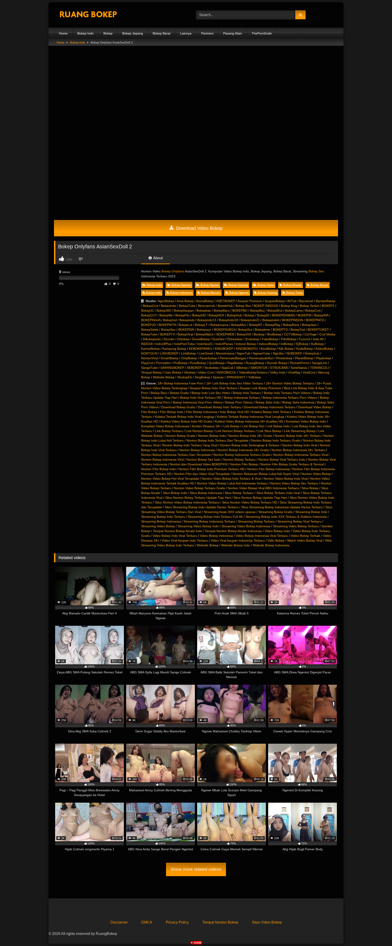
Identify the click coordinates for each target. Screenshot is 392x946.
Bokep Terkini (309, 306)
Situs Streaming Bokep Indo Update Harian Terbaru (201, 507)
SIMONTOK (258, 367)
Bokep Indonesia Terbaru (242, 397)
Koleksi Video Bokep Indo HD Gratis (186, 421)
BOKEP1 (328, 306)
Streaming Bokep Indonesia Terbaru (209, 521)
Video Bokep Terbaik (305, 536)
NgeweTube (261, 353)
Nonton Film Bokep (244, 464)
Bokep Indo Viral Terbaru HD (200, 397)
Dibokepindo (152, 339)
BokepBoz (257, 310)
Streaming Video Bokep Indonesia (245, 526)
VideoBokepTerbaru (253, 372)
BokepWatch (205, 334)
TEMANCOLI (319, 367)
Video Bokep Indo (277, 531)
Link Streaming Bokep (300, 431)
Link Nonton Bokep (199, 431)
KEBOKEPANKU (200, 348)
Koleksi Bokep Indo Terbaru (271, 412)
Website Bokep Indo (235, 545)
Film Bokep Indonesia (201, 412)
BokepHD (199, 315)
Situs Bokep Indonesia (206, 493)
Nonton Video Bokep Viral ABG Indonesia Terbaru (263, 488)
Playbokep (323, 358)
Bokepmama (219, 325)
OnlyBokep (189, 358)
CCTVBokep (293, 334)
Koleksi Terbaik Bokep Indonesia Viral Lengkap (250, 416)
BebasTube (187, 306)
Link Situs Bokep (269, 431)
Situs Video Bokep (267, 922)
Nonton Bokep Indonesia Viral (162, 459)
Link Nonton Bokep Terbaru (235, 431)
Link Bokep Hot (253, 426)
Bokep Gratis (179, 393)
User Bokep (172, 372)
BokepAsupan (184, 310)
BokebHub (225, 306)
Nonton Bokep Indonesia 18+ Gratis (243, 450)
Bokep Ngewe (210, 285)
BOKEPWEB (225, 334)
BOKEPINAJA (150, 320)
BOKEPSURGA (224, 329)
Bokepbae (203, 310)
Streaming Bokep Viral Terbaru (299, 521)
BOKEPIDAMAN (283, 315)
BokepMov (238, 325)
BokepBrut (274, 310)
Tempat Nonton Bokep (220, 922)
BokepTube (149, 334)
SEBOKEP (194, 367)
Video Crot (205, 372)
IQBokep (302, 344)
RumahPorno (299, 363)
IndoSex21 (205, 344)
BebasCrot (150, 306)
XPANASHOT (235, 377)
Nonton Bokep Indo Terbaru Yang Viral (189, 445)
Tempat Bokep (151, 372)
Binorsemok (206, 306)
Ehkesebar (235, 339)
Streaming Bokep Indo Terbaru (163, 516)
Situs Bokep (309, 488)
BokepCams (294, 310)
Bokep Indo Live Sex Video (210, 393)
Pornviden (163, 363)
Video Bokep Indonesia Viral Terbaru (262, 536)
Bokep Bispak (292, 285)
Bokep (108, 33)
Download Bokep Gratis (178, 407)
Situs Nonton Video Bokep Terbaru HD (249, 502)
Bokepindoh (270, 320)
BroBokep (274, 334)
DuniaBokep (201, 339)
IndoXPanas (224, 344)
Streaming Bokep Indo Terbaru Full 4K (215, 516)
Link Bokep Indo (278, 426)
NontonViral (149, 358)
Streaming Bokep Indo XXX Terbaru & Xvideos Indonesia (286, 516)
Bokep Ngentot (181, 285)
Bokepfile (166, 315)
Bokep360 (164, 310)
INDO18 (147, 344)
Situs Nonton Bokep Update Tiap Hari (260, 497)
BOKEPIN (304, 315)
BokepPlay (272, 325)
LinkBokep (188, 353)
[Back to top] (378, 932)
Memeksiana (225, 353)
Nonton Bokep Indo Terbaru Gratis (275, 440)
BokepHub (234, 315)
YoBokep (254, 377)
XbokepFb (184, 377)
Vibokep (190, 372)
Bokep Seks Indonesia (298, 402)
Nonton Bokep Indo (212, 436)
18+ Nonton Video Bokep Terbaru (290, 383)
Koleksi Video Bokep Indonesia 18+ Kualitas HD (249, 421)
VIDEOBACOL (226, 372)
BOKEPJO (148, 325)
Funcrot (304, 339)
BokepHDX (216, 315)
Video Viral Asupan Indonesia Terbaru (238, 540)
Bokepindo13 (206, 320)
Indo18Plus (163, 344)
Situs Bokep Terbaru (239, 493)
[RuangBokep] (88, 15)
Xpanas (218, 377)
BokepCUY (149, 315)
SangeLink (319, 363)
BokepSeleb (149, 329)
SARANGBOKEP (172, 367)
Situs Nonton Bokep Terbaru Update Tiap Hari (198, 497)
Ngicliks (278, 353)
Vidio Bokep (275, 540)
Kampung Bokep (174, 348)
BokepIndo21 (250, 320)
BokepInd (170, 320)
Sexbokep (211, 367)
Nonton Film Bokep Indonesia (268, 469)
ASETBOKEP (225, 301)
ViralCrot (309, 372)
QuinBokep (217, 363)
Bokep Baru (159, 393)
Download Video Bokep (199, 228)
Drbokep (183, 339)
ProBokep (180, 363)
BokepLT (201, 325)
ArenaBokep (205, 301)
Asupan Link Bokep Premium (260, 388)
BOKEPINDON (292, 320)
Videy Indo (277, 372)
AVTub (291, 301)
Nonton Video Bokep (316, 474)
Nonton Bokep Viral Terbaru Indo (281, 459)
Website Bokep (163, 377)
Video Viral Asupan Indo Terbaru (185, 540)
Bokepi (249, 315)
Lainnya (185, 33)
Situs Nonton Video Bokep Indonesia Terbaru (187, 502)
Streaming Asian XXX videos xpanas (230, 512)
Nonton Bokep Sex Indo (203, 459)
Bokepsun (204, 329)
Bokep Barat (161, 33)
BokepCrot (313, 310)
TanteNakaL (298, 367)
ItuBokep (317, 344)
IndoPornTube (184, 344)
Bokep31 (147, 310)
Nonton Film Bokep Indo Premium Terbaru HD (212, 469)
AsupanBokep (275, 301)
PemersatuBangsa (233, 358)
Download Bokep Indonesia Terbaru (269, 407)
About (157, 258)
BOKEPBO (239, 310)
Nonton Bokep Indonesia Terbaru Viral (300, 455)
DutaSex (218, 339)
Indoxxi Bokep (246, 344)
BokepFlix (182, 315)
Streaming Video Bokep (158, 526)
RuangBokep (255, 363)
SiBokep (242, 367)
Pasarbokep (208, 358)
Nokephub (312, 353)
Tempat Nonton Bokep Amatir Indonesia (233, 531)
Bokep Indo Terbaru (247, 393)
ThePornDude (262, 33)
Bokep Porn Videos (239, 402)
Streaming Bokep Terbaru (256, 521)
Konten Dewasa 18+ (206, 426)
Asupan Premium (250, 301)
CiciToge (310, 334)
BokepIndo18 (228, 320)
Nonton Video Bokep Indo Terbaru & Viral (231, 478)
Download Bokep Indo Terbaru (219, 407)
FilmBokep (288, 339)
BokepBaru (222, 310)
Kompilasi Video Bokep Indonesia (165, 426)
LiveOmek (206, 353)
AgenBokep (166, 301)
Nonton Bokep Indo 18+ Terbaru (298, 436)
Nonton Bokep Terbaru (239, 459)
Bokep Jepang (132, 33)
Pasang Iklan (232, 33)
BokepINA (321, 315)
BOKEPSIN (186, 329)
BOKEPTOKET (318, 329)
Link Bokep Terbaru (169, 431)
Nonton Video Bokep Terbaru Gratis (199, 488)
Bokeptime (262, 329)
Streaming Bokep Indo (311, 512)
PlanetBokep (304, 358)
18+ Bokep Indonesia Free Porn (180, 383)
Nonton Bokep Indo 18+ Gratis (250, 436)
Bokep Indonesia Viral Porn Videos (198, 402)
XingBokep (202, 377)
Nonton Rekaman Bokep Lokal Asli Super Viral (266, 474)
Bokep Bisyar (319, 285)
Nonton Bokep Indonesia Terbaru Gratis (241, 455)
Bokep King (289, 306)
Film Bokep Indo (171, 412)
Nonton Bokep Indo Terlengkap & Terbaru (249, 445)
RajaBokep (235, 363)
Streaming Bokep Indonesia (161, 521)
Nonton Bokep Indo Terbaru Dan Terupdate (217, 440)
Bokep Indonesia (181, 292)
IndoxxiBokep (268, 344)
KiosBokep (268, 348)
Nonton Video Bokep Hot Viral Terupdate (170, 478)
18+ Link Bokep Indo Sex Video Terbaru (234, 383)
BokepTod (298, 329)
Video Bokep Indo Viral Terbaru (174, 536)
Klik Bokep (286, 348)
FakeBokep (270, 339)
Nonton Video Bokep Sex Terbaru (294, 483)
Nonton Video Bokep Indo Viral (286, 478)
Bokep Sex (316, 271)
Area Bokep (185, 301)
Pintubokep (284, 358)
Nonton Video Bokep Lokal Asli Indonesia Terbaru (232, 483)
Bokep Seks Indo (267, 402)
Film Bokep (149, 412)
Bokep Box (243, 306)
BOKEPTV (167, 334)
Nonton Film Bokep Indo (158, 469)
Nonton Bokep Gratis (180, 436)
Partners (207, 33)
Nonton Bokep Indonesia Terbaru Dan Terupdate (176, 455)
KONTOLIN (149, 353)
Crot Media (327, 334)
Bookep (259, 334)
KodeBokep (304, 348)
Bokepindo (187, 320)
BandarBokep (325, 301)
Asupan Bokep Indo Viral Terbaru (213, 388)
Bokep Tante (265, 285)
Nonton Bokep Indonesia (197, 450)
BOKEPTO (280, 329)
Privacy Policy (177, 922)
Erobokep (252, 339)
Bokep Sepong (238, 285)
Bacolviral (306, 301)
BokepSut (245, 329)
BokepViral (185, 334)
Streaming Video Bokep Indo (198, 526)
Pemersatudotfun (261, 358)
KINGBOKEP (224, 348)
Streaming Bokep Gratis (275, 512)
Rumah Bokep (277, 363)
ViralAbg (294, 372)
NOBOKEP (294, 353)
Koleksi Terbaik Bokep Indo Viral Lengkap (184, 416)
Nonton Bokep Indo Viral (299, 445)
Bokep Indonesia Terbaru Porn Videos (290, 397)
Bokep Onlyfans (173, 271)
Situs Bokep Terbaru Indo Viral (278, 493)
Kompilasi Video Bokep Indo (306, 421)
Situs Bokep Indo (175, 493)
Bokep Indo (85, 33)
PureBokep (198, 363)
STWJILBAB (279, 367)
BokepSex (168, 329)
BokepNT (255, 325)
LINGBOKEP (169, 353)
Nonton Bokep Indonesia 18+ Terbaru (298, 450)
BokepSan (309, 325)
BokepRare (291, 325)
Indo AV (318, 339)
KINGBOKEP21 (247, 348)
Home (63, 33)
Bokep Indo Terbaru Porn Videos (287, 393)
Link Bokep (231, 426)
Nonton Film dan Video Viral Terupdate (202, 474)
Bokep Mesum (210, 292)
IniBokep (287, 344)
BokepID (263, 315)
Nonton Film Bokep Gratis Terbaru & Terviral (292, 464)
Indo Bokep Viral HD (234, 412)
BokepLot (185, 325)
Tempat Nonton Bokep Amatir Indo (177, 531)
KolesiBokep (324, 348)
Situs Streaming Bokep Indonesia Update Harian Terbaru (282, 507)
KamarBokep (150, 348)
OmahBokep (170, 358)
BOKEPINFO (315, 320)
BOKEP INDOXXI (266, 306)
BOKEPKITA (167, 325)
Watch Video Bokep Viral (304, 540)
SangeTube (149, 367)
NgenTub (243, 353)
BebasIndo (168, 306)
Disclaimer (119, 922)
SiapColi (227, 367)
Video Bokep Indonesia (216, 536)
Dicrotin (169, 339)
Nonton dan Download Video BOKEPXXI (199, 464)
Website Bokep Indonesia (271, 545)
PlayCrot (147, 363)
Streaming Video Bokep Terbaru (296, 526)
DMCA (146, 922)
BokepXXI (244, 334)
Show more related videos (196, 869)
